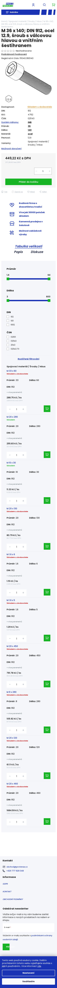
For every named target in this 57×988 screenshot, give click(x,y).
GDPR (5, 884)
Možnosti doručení (11, 148)
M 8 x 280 (11, 692)
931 (12, 320)
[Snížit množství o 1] (36, 171)
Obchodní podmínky (13, 899)
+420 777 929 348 (15, 870)
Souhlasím (28, 981)
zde (39, 966)
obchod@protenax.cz (17, 866)
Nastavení (28, 972)
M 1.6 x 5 (11, 600)
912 (12, 316)
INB (30, 122)
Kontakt (7, 891)
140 (30, 130)
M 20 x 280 (12, 416)
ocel (30, 133)
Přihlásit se (8, 947)
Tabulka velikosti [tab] (28, 246)
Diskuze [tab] (37, 252)
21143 (13, 345)
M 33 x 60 (11, 370)
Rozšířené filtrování (28, 358)
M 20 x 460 (12, 783)
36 (29, 126)
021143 (13, 341)
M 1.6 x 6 (11, 554)
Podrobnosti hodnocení (14, 54)
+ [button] (23, 409)
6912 (13, 324)
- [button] (10, 409)
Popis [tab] (18, 252)
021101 (13, 337)
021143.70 (15, 349)
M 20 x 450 (12, 646)
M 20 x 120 (12, 737)
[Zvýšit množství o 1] (50, 171)
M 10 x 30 (11, 462)
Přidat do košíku (28, 181)
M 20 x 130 (12, 508)
